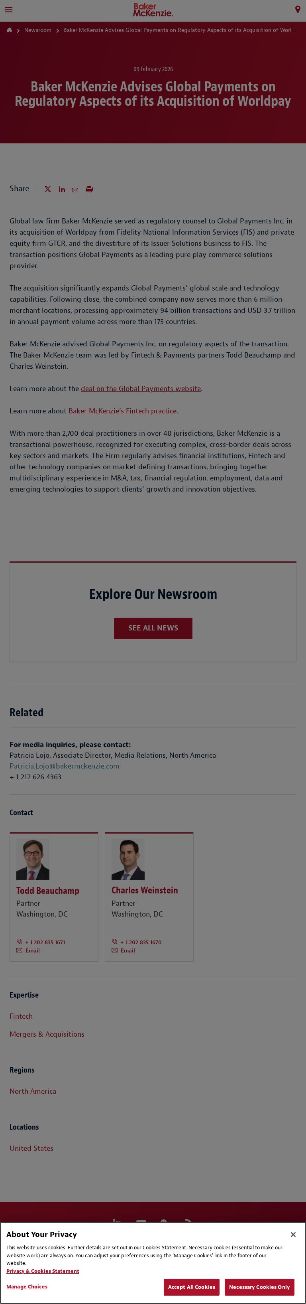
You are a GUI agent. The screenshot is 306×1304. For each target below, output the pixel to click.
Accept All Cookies (191, 1287)
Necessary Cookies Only (259, 1287)
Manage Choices (26, 1286)
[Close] (293, 1234)
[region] (153, 1263)
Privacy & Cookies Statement (42, 1271)
